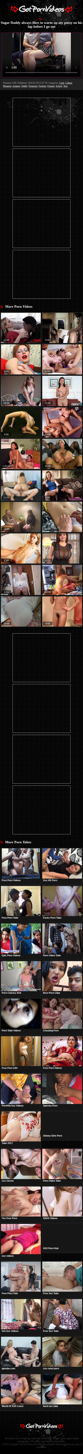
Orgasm (51, 86)
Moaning (7, 86)
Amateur (16, 86)
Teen (65, 86)
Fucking (42, 86)
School (59, 86)
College (68, 83)
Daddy (24, 86)
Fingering (33, 86)
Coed (61, 83)
